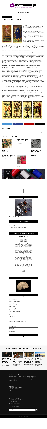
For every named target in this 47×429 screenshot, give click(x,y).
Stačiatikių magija (12, 326)
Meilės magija (12, 316)
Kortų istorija (39, 132)
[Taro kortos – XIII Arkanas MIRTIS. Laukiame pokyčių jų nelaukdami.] (29, 354)
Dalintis (19, 124)
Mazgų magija (12, 314)
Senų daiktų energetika (22, 164)
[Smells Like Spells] (23, 207)
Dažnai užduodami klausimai (15, 387)
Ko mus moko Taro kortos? (14, 311)
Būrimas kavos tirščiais (14, 304)
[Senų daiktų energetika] (21, 163)
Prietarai (10, 324)
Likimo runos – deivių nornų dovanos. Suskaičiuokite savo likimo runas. (37, 150)
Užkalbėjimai (11, 329)
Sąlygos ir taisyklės (13, 390)
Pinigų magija (12, 319)
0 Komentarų (11, 22)
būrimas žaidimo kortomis (29, 132)
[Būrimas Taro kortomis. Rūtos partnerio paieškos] (40, 354)
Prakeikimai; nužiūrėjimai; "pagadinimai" (17, 321)
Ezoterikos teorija (12, 308)
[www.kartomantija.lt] (23, 7)
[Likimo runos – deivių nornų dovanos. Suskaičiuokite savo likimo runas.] (36, 147)
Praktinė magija (12, 323)
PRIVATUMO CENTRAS (14, 388)
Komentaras (41, 124)
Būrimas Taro (20, 132)
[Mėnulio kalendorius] (23, 286)
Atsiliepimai (11, 386)
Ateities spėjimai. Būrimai (14, 301)
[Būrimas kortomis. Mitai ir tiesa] (7, 147)
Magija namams (12, 313)
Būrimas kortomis (12, 306)
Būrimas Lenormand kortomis (8, 132)
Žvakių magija (34, 155)
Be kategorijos (12, 303)
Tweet (8, 124)
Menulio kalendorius (13, 318)
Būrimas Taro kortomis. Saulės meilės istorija (17, 361)
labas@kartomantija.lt (15, 403)
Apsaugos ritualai (12, 297)
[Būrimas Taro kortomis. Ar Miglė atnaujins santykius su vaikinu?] (7, 354)
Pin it (29, 124)
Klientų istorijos (12, 309)
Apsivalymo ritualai (13, 299)
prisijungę (6, 184)
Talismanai (11, 328)
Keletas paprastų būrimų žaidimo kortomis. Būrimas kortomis (23, 141)
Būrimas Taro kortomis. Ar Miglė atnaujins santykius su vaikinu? (6, 361)
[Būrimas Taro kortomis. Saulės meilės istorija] (18, 355)
